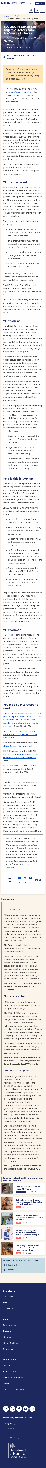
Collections (8, 1309)
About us (7, 1337)
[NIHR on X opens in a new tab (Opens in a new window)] (12, 1409)
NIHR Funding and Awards (14, 1389)
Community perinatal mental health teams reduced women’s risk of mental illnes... (28, 1248)
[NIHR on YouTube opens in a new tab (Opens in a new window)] (26, 1409)
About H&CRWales (11, 1343)
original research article (20, 92)
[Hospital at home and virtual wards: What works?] (7, 1188)
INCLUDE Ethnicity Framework (17, 746)
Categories (8, 1297)
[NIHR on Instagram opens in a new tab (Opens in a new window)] (32, 1409)
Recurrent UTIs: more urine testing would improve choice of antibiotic (29, 1217)
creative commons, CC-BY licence (22, 841)
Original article (12, 1265)
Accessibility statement (13, 1418)
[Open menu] (42, 10)
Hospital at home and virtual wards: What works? (28, 1188)
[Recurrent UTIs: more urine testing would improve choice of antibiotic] (7, 1218)
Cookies (6, 1383)
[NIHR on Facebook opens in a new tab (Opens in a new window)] (19, 1409)
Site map (7, 1365)
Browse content (10, 1325)
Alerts (5, 1303)
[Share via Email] (36, 880)
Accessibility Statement (13, 1377)
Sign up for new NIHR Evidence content (22, 1260)
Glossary (10, 1270)
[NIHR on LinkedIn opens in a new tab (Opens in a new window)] (6, 1409)
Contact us (8, 1349)
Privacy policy (9, 1371)
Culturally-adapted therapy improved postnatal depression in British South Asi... (29, 1202)
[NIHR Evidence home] (16, 3)
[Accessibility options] (31, 10)
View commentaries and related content (22, 57)
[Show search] (36, 10)
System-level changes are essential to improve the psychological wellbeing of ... (28, 1233)
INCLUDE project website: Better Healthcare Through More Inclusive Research (20, 734)
